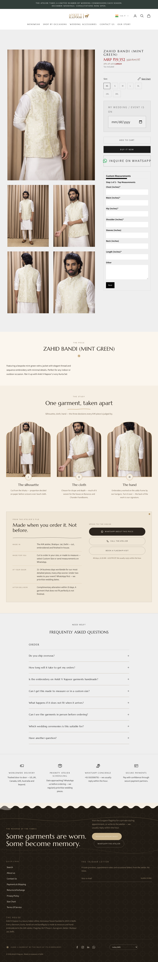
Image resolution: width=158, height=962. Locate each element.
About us (11, 873)
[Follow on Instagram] (82, 947)
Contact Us (107, 24)
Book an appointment (107, 836)
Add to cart (127, 140)
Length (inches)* (114, 251)
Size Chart (11, 901)
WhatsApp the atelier (109, 844)
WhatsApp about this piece (119, 531)
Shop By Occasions (55, 24)
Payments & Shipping (16, 884)
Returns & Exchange (16, 890)
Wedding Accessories (83, 24)
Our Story (124, 24)
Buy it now (127, 149)
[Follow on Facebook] (77, 947)
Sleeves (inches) (113, 230)
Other (108, 262)
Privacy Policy (13, 895)
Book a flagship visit (117, 550)
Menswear (33, 24)
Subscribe (146, 878)
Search (10, 867)
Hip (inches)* (112, 208)
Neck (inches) (112, 241)
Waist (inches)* (113, 197)
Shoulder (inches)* (115, 219)
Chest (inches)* (113, 187)
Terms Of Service (14, 907)
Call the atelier (119, 541)
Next (110, 285)
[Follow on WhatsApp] (93, 947)
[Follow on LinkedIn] (88, 947)
